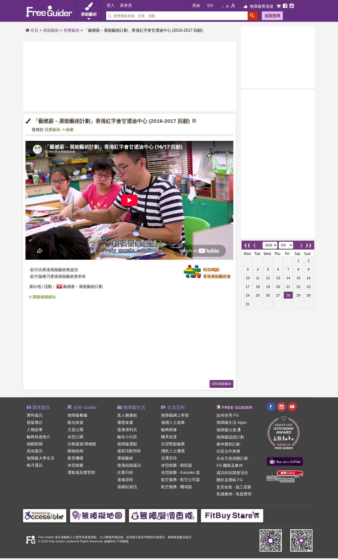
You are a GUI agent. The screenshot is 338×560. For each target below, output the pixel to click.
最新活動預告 (129, 451)
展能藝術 (51, 30)
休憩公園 (75, 437)
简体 (196, 5)
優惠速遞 (125, 422)
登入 (111, 5)
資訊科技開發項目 (232, 473)
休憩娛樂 (75, 465)
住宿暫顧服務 (173, 444)
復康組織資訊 (129, 465)
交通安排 (169, 458)
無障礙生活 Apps (231, 422)
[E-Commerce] (279, 6)
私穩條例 (224, 494)
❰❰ (247, 244)
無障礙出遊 (227, 430)
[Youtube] (292, 407)
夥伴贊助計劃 (228, 444)
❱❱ (308, 244)
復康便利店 (127, 430)
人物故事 (35, 430)
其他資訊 (35, 451)
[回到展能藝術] (221, 383)
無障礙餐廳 (77, 415)
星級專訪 (35, 422)
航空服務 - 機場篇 (176, 487)
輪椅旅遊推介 (38, 437)
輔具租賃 (169, 437)
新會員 (126, 5)
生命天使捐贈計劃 (232, 458)
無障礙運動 (127, 444)
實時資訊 (35, 415)
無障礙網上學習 (175, 415)
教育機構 (75, 458)
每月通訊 (35, 465)
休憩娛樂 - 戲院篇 (176, 465)
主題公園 (75, 430)
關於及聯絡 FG (230, 480)
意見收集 (224, 487)
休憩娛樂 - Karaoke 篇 (180, 472)
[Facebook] (285, 6)
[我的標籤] (194, 121)
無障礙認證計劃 (230, 437)
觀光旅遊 (75, 422)
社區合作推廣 (228, 451)
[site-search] (253, 15)
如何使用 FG (228, 415)
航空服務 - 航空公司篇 (180, 480)
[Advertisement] (129, 76)
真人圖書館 (127, 415)
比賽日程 (125, 472)
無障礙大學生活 (40, 458)
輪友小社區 (127, 437)
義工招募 (243, 487)
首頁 (33, 30)
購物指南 (75, 451)
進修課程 (125, 480)
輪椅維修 (169, 430)
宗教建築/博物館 (82, 444)
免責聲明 (243, 494)
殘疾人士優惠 (173, 451)
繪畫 (70, 129)
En (210, 5)
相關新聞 (35, 444)
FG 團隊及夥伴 (230, 465)
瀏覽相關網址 (43, 297)
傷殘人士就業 (173, 422)
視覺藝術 (71, 30)
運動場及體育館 (81, 472)
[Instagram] (292, 6)
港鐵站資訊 (127, 487)
